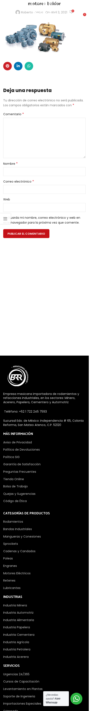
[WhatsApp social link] (56, 4)
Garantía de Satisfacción (22, 464)
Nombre (10, 163)
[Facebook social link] (26, 4)
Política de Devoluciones (21, 449)
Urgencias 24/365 (16, 674)
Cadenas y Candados (19, 551)
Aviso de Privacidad (17, 442)
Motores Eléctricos (17, 573)
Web (6, 199)
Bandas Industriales (17, 529)
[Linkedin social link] (50, 4)
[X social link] (32, 4)
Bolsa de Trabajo (15, 486)
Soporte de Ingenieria (19, 696)
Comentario (13, 114)
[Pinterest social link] (44, 4)
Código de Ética (15, 501)
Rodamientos (13, 521)
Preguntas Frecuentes (19, 472)
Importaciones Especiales (22, 703)
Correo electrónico (18, 181)
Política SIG (11, 457)
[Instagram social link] (38, 4)
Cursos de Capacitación (21, 681)
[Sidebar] (5, 218)
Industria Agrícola (16, 642)
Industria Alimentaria (18, 620)
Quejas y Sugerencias (19, 494)
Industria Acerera (16, 657)
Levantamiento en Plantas (23, 689)
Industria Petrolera (16, 649)
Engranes (10, 566)
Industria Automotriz (18, 612)
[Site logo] (44, 14)
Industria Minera (15, 605)
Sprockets (10, 544)
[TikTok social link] (62, 4)
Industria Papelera (16, 627)
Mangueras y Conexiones (22, 536)
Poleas (8, 558)
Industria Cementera (18, 635)
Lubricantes (12, 588)
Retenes (9, 580)
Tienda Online (13, 479)
